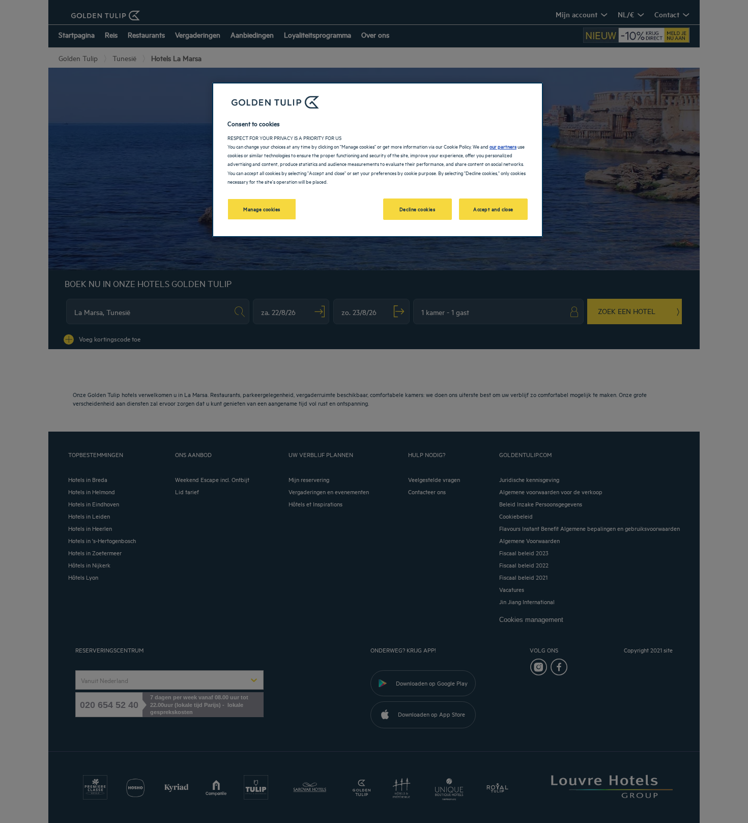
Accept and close (493, 209)
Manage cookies (261, 209)
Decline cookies (417, 209)
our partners (503, 146)
